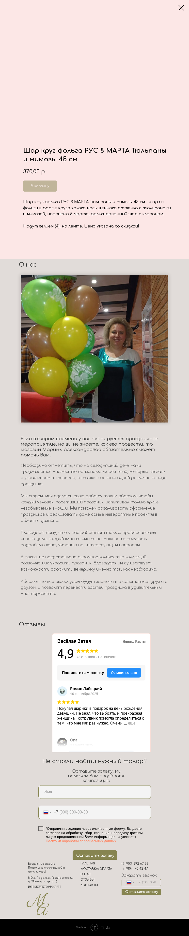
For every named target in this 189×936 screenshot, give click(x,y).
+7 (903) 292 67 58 (135, 863)
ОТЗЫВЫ (87, 879)
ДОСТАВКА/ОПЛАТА (96, 869)
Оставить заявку (95, 855)
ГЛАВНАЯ (87, 863)
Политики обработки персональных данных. (81, 841)
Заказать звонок (139, 875)
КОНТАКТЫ (89, 885)
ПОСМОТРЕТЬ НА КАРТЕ (44, 887)
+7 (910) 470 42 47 (134, 868)
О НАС (85, 874)
